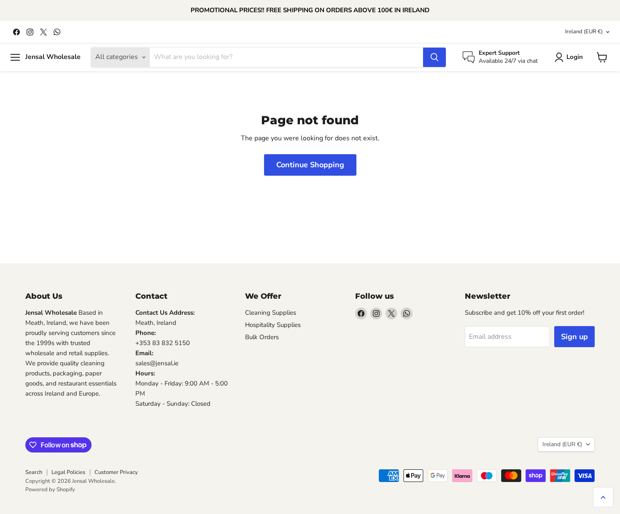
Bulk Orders (262, 337)
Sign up (574, 337)
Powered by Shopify (50, 489)
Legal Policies (68, 472)
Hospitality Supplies (273, 325)
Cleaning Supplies (270, 312)
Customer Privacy (116, 472)
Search (33, 472)
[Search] (434, 57)
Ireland (584, 31)
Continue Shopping (310, 165)
